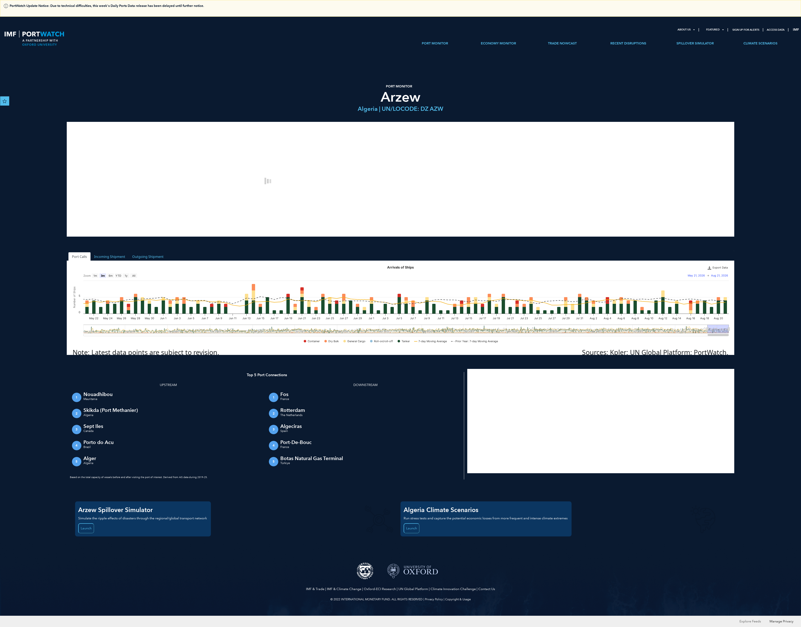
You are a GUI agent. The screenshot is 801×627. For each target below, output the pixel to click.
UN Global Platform (413, 589)
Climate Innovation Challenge (453, 589)
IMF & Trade (315, 589)
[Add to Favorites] (4, 101)
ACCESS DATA (776, 30)
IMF (796, 30)
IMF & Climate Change (344, 589)
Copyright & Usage (458, 599)
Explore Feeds (750, 621)
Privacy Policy (434, 599)
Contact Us (486, 589)
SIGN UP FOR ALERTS (745, 30)
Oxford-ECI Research (380, 589)
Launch (86, 528)
